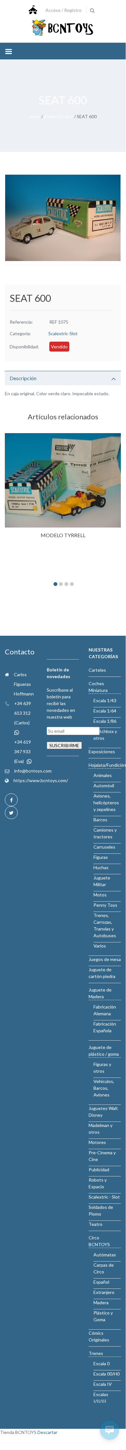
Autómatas (104, 1254)
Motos (100, 894)
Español (101, 1282)
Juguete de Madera (100, 993)
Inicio (34, 116)
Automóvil (103, 785)
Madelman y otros (100, 1128)
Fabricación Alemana (104, 1010)
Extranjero (103, 1292)
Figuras (100, 857)
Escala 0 (101, 1363)
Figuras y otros (102, 1067)
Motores (97, 1142)
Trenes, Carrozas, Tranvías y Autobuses (104, 925)
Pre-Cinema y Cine (102, 1156)
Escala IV (102, 1384)
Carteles (97, 670)
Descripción (23, 378)
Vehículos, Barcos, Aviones (103, 1088)
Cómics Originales (99, 1336)
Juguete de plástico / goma (104, 1050)
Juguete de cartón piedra (102, 973)
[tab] (63, 378)
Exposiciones (102, 751)
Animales (102, 775)
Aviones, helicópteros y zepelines (106, 802)
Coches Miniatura (98, 687)
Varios (99, 945)
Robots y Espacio (98, 1183)
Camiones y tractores (105, 833)
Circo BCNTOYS (99, 1241)
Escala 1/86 (104, 721)
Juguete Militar (101, 881)
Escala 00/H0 (106, 1373)
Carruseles (104, 847)
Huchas (101, 867)
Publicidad (99, 1169)
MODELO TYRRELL (63, 535)
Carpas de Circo (103, 1268)
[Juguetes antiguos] (63, 28)
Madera (101, 1302)
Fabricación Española (104, 1027)
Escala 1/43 (104, 700)
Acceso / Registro (63, 10)
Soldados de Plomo (101, 1210)
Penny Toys (105, 905)
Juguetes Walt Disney (103, 1111)
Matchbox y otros (105, 735)
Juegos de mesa (105, 959)
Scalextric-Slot (58, 116)
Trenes (96, 1353)
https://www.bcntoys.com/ (41, 780)
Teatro (95, 1224)
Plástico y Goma (103, 1316)
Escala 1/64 (104, 710)
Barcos (100, 819)
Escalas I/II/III (100, 1398)
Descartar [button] (47, 1432)
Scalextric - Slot (104, 1197)
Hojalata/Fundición (107, 765)
